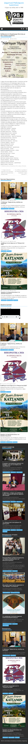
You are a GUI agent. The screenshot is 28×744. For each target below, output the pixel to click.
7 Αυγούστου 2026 (7, 461)
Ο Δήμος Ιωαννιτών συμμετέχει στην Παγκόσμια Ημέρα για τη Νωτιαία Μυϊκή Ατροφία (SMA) (7, 172)
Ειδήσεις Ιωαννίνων (4, 208)
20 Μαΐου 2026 (6, 614)
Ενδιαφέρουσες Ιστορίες (15, 592)
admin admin (13, 200)
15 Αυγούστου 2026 (6, 200)
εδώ (10, 308)
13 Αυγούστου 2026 (6, 241)
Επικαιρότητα (12, 166)
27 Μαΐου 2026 (6, 583)
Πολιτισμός (24, 166)
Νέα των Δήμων (18, 166)
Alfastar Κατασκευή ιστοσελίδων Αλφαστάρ (17, 740)
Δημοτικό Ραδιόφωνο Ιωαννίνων (14, 4)
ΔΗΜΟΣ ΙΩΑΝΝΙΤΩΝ (6, 472)
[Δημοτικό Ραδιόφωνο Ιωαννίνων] (2, 28)
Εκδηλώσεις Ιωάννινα (5, 166)
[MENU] (27, 29)
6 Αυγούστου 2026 (7, 491)
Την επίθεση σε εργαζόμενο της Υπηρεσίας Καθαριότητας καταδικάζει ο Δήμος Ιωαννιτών (21, 172)
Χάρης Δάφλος (14, 38)
